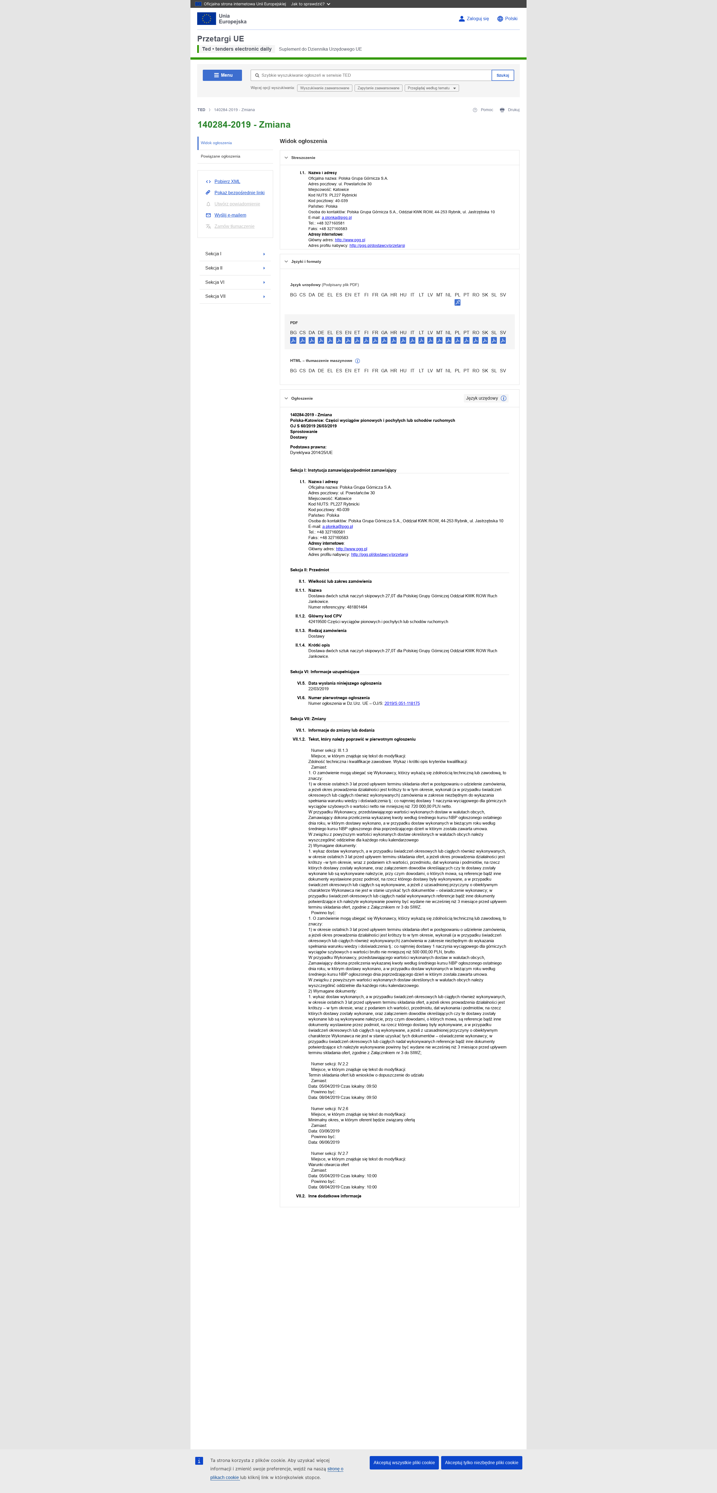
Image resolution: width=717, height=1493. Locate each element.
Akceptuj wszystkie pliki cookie (404, 1462)
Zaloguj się (478, 18)
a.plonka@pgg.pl (337, 217)
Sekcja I (213, 253)
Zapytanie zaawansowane (378, 88)
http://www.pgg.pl (350, 240)
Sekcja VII (215, 296)
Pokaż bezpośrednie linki (240, 192)
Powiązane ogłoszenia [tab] (220, 156)
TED (201, 109)
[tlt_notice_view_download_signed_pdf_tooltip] (458, 302)
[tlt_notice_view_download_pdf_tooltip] (293, 340)
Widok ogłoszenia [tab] (216, 143)
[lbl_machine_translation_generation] (357, 361)
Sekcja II (213, 268)
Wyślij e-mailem (230, 215)
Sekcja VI (214, 282)
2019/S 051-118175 (402, 703)
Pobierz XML (227, 181)
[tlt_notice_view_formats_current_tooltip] (503, 398)
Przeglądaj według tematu (429, 88)
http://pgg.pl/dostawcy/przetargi (377, 245)
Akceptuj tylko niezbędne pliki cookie (481, 1462)
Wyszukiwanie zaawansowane (324, 88)
